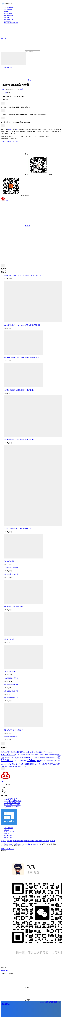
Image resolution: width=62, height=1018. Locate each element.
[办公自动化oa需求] (23, 558)
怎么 (19, 757)
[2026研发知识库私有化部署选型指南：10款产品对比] (23, 387)
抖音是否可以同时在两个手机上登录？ (15, 606)
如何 (17, 129)
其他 (21, 89)
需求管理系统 (5, 764)
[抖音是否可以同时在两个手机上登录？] (23, 603)
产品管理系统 (28, 754)
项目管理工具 (31, 764)
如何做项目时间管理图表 (11, 691)
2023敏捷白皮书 (8, 828)
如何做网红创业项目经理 (11, 736)
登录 (2, 38)
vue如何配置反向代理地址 (11, 678)
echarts (3, 93)
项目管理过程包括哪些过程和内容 (13, 730)
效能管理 (26, 841)
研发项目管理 (8, 9)
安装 (6, 93)
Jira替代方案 (7, 11)
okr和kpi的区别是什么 (10, 671)
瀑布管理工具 (28, 757)
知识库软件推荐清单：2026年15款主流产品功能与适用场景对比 (22, 325)
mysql (50, 752)
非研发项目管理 (8, 7)
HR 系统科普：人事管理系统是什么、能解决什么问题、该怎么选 (22, 275)
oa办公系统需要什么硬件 (11, 574)
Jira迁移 (41, 752)
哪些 (7, 757)
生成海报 (27, 226)
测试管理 (31, 841)
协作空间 (37, 841)
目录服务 (46, 841)
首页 (8, 67)
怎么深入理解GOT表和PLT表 (12, 805)
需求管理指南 (8, 835)
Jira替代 (20, 752)
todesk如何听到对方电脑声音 (12, 803)
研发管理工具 (44, 757)
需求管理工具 (53, 761)
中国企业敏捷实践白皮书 (11, 23)
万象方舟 (52, 841)
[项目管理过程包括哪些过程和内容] (23, 727)
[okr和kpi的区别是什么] (23, 668)
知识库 (36, 757)
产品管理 (15, 841)
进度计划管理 (8, 13)
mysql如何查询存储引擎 (10, 799)
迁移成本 (22, 760)
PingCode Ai (7, 21)
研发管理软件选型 (53, 757)
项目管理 (16, 764)
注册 (5, 38)
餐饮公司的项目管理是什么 (11, 684)
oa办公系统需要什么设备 (11, 567)
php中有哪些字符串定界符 (11, 807)
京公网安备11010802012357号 (21, 844)
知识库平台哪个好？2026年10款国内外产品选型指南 (19, 439)
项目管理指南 (8, 837)
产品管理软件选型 (52, 754)
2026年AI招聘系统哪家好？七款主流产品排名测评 (18, 528)
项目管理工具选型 (48, 764)
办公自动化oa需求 (9, 561)
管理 (17, 760)
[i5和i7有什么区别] (23, 636)
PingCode (8, 754)
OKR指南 (6, 833)
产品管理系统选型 (40, 754)
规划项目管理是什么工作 (11, 697)
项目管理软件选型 (18, 766)
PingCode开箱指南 (9, 832)
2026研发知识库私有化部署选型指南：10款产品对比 (19, 390)
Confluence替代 (7, 752)
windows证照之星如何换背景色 (12, 801)
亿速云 (3, 89)
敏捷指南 (6, 830)
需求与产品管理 (8, 15)
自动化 (42, 841)
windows (10, 129)
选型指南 (34, 760)
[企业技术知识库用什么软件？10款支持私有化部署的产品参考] (23, 354)
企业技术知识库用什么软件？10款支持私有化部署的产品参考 (21, 357)
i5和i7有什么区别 (9, 639)
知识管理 (6, 17)
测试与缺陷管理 (8, 19)
